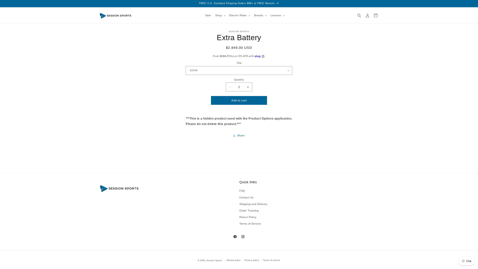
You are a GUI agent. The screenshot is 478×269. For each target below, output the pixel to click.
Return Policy (248, 217)
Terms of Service (250, 223)
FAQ (242, 190)
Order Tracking (249, 210)
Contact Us (246, 197)
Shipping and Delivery (253, 203)
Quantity (239, 79)
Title (239, 63)
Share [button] (241, 135)
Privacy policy (251, 260)
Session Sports (214, 260)
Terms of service (271, 260)
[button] (220, 15)
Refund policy (234, 260)
